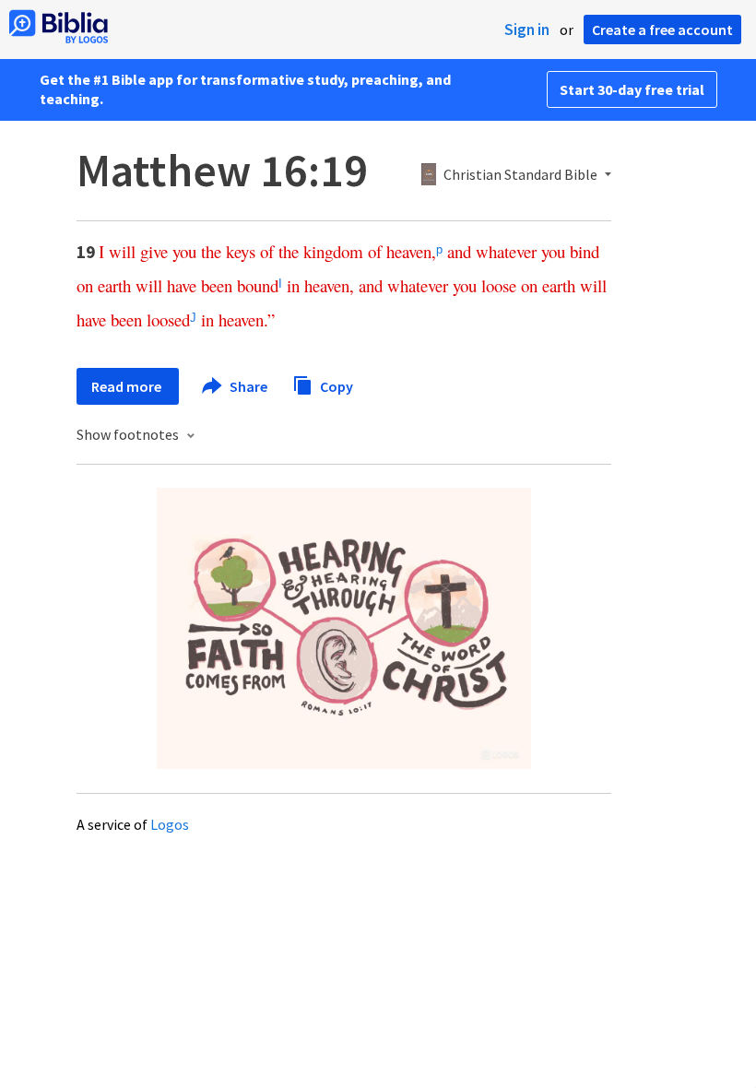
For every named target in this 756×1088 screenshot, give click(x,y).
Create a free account (662, 29)
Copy (335, 385)
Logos (169, 824)
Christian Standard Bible (520, 175)
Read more (127, 386)
